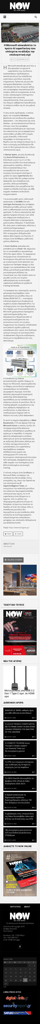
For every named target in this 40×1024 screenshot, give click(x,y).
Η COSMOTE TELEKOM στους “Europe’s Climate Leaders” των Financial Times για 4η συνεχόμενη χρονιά (17, 747)
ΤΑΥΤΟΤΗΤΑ (15, 907)
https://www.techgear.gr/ (19, 527)
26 (16, 980)
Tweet (9, 534)
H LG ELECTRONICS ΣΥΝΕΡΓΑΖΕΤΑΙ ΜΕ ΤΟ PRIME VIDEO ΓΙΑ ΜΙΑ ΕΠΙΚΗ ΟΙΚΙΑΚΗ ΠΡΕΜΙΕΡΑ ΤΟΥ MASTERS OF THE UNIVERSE (20, 728)
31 (35, 772)
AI (34, 142)
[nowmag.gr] (20, 6)
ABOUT (27, 907)
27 (20, 980)
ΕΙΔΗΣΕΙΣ (6, 25)
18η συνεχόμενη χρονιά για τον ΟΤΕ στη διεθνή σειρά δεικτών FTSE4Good (18, 833)
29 (35, 788)
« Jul (4, 987)
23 (35, 824)
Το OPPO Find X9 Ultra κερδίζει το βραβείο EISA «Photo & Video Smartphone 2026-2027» (19, 781)
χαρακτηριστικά (20, 160)
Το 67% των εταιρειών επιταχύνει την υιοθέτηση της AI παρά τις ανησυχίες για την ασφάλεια (19, 764)
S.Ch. (14, 59)
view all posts (7, 546)
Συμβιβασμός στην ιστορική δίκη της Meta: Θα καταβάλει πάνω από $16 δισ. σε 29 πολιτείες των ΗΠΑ (19, 816)
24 (35, 807)
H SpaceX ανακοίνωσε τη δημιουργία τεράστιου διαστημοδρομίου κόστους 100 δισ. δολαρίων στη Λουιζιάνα (18, 799)
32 (35, 756)
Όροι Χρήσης (8, 931)
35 (35, 737)
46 (35, 718)
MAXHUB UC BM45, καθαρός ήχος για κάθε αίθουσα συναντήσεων (19, 711)
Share (19, 534)
